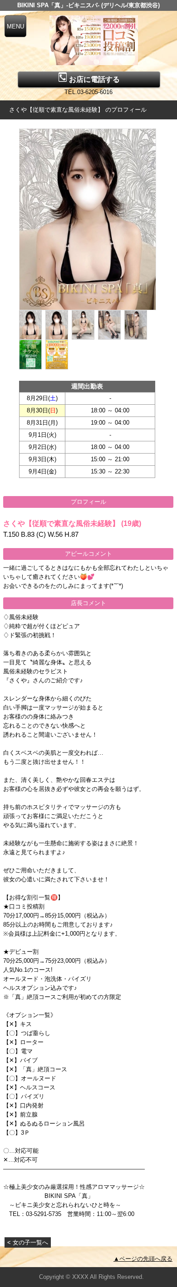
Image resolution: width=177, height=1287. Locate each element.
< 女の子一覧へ (27, 1242)
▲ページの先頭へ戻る (142, 1258)
